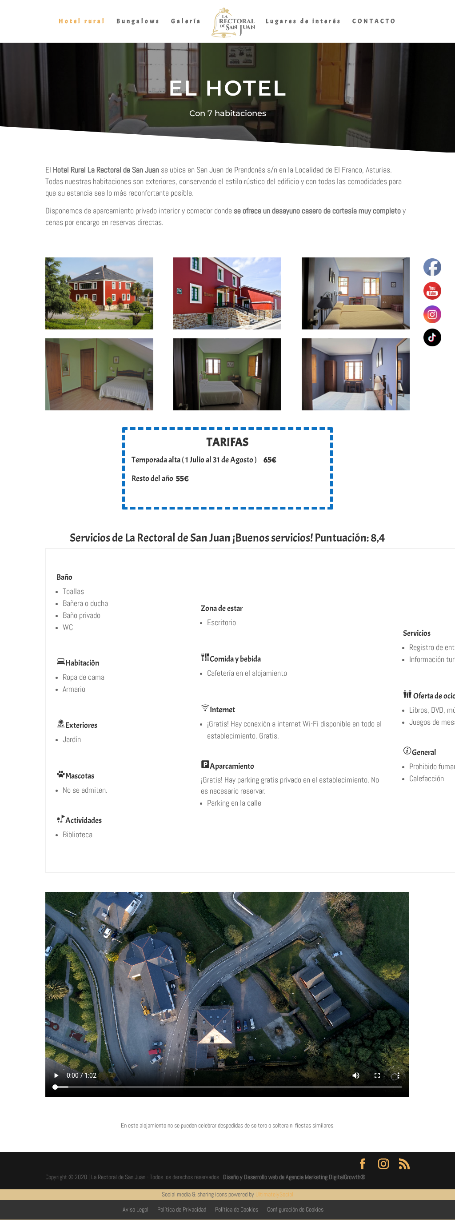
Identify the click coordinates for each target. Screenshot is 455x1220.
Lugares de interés (304, 21)
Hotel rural (82, 21)
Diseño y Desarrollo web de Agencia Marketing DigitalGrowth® (294, 1177)
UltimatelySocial (274, 1194)
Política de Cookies (236, 1209)
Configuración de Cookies (295, 1209)
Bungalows (138, 21)
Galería (186, 21)
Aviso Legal (135, 1209)
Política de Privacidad (181, 1209)
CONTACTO (374, 21)
